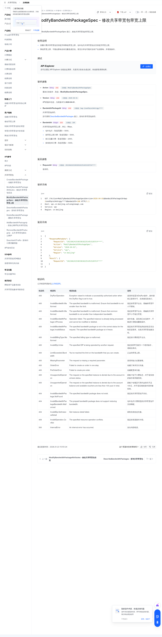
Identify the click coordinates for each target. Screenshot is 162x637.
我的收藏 (152, 12)
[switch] (137, 12)
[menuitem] (16, 35)
